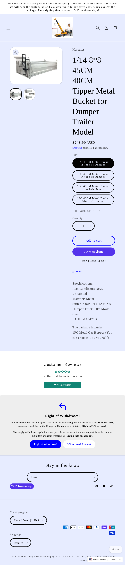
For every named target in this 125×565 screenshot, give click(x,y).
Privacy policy (66, 556)
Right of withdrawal (45, 444)
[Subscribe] (93, 477)
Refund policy (84, 556)
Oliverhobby (27, 556)
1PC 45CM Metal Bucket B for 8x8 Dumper (93, 163)
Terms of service (87, 560)
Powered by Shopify (44, 556)
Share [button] (78, 271)
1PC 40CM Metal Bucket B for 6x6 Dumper (93, 187)
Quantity (77, 218)
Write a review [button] (62, 385)
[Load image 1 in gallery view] (16, 94)
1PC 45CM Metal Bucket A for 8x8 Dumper (93, 175)
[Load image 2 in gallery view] (29, 94)
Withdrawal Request (79, 444)
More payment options (94, 260)
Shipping (77, 148)
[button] (8, 27)
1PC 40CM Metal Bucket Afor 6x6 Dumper (93, 200)
